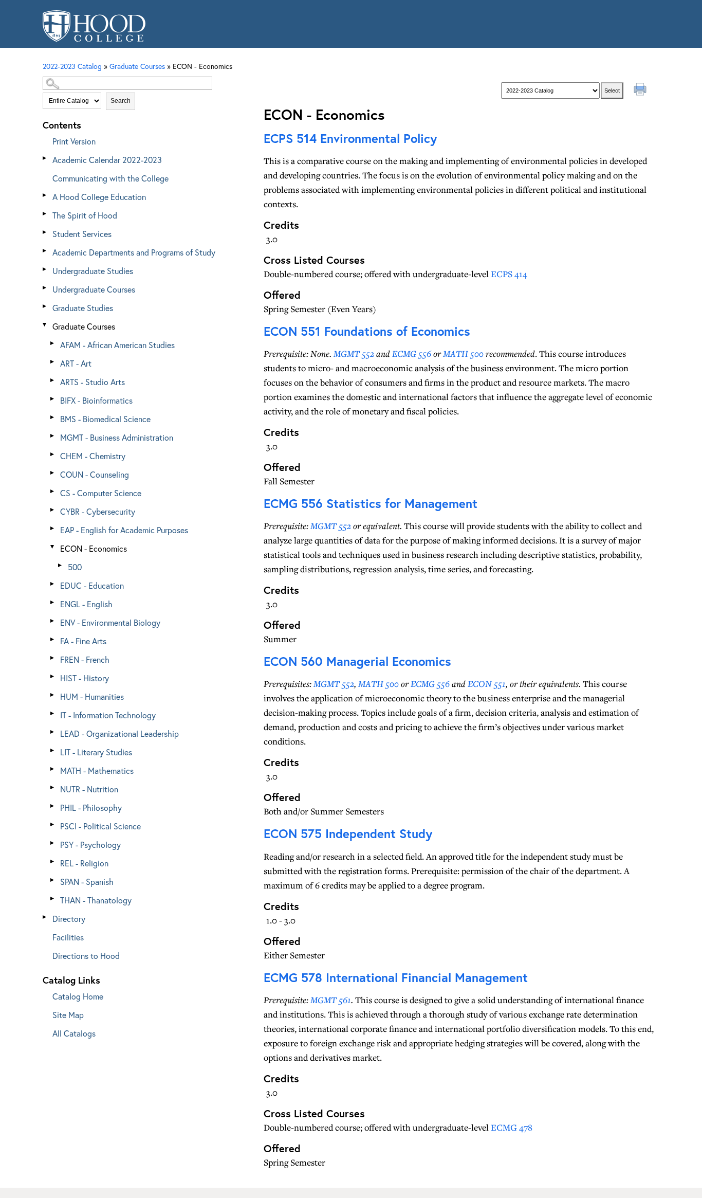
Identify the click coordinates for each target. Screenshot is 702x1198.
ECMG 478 (511, 1127)
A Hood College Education (99, 196)
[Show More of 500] (60, 565)
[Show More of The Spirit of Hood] (45, 213)
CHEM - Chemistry (92, 455)
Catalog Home (77, 996)
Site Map (68, 1014)
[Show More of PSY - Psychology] (53, 843)
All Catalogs (74, 1033)
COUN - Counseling (94, 474)
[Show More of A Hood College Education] (45, 195)
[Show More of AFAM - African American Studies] (53, 343)
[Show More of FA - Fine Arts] (53, 639)
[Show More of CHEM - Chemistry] (53, 454)
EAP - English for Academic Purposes (124, 529)
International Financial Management (396, 977)
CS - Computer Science (100, 492)
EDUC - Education (92, 585)
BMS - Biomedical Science (105, 418)
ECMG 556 (411, 353)
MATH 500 (463, 353)
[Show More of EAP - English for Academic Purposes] (53, 528)
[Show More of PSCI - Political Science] (53, 824)
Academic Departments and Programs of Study (133, 252)
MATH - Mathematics (97, 770)
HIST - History (84, 678)
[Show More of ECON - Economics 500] (53, 546)
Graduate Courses (83, 326)
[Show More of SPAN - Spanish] (53, 880)
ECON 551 (487, 683)
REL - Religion (84, 863)
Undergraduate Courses (93, 289)
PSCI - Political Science (100, 826)
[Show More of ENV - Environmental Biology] (53, 621)
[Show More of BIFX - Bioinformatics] (53, 398)
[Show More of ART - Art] (53, 361)
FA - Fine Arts (83, 641)
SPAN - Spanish (87, 881)
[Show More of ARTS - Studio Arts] (53, 380)
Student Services (82, 233)
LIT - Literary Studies (96, 752)
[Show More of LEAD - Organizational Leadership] (53, 732)
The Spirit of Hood (84, 215)
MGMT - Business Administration (116, 437)
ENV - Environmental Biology (110, 622)
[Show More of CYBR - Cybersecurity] (53, 509)
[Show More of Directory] (45, 917)
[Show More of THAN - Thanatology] (53, 898)
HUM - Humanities (92, 696)
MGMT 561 (330, 1000)
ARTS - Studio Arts (92, 381)
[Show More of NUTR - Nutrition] (53, 787)
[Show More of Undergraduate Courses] (45, 287)
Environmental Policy (350, 138)
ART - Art (75, 363)
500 (75, 566)
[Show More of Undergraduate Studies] (45, 269)
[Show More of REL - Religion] (53, 861)
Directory (68, 918)
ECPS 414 (509, 274)
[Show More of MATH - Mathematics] (53, 769)
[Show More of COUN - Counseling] (53, 472)
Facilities (68, 937)
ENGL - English (86, 603)
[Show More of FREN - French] (53, 658)
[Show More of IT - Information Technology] (53, 713)
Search (120, 100)
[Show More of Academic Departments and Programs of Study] (45, 250)
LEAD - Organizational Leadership (119, 733)
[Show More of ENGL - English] (53, 602)
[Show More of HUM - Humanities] (53, 695)
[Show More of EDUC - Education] (53, 584)
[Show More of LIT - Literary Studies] (53, 750)
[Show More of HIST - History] (53, 676)
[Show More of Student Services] (45, 232)
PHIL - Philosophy (91, 807)
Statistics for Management (370, 503)
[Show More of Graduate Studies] (45, 306)
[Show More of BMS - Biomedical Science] (53, 417)
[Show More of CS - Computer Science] (53, 491)
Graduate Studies (82, 307)
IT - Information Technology (108, 715)
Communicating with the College (110, 178)
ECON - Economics (93, 548)
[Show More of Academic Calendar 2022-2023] (45, 158)
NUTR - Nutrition (89, 789)
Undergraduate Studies (92, 270)
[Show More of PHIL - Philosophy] (53, 806)
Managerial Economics (357, 661)
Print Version (74, 141)
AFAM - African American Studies (117, 344)
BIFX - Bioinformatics (96, 400)
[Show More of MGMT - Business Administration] (53, 435)
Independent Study (348, 833)
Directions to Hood (86, 955)
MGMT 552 (354, 353)
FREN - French (84, 659)
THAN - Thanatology (96, 900)
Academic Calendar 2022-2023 (107, 159)
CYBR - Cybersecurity (97, 511)
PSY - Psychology (90, 844)
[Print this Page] (641, 90)
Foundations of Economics (367, 331)
